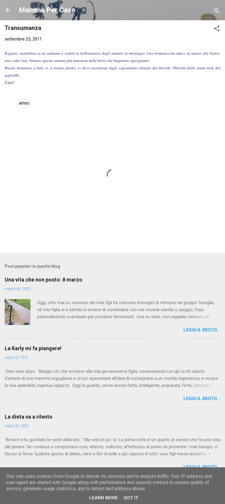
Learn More (103, 497)
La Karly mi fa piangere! (33, 348)
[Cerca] (216, 12)
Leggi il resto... (201, 330)
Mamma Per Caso (47, 10)
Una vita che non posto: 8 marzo (43, 280)
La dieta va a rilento (28, 417)
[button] (216, 29)
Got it (131, 497)
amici (24, 103)
